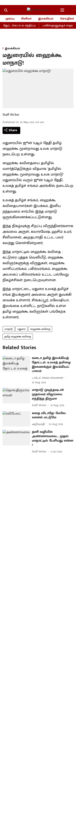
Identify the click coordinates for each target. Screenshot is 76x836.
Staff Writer (11, 115)
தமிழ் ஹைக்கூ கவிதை (17, 336)
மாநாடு (8, 329)
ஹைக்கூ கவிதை (40, 329)
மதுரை (21, 329)
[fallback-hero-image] (16, 364)
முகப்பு (9, 18)
